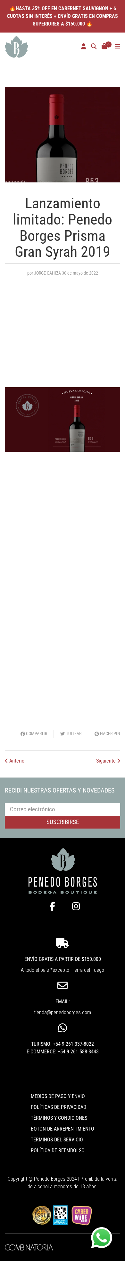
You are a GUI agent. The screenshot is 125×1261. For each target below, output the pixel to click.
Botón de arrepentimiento (62, 1129)
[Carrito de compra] (104, 47)
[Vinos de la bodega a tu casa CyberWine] (82, 1215)
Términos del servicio (57, 1140)
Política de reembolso (58, 1150)
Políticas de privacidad (58, 1107)
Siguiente (106, 761)
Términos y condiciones (59, 1118)
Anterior (17, 761)
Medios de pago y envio (58, 1096)
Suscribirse (62, 822)
